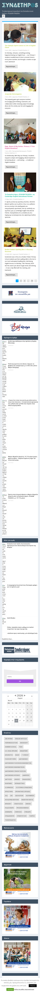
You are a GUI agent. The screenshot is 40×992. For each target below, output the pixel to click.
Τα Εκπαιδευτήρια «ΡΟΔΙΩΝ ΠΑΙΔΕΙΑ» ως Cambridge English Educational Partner (20, 195)
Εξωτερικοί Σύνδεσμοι (24, 787)
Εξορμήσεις (9, 787)
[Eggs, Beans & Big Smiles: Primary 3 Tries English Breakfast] (20, 131)
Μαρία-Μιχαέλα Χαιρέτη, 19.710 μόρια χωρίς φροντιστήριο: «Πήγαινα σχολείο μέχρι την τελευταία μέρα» (22, 458)
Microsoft (24, 743)
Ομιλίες (28, 804)
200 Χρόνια (8, 739)
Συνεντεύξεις (22, 816)
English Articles (21, 739)
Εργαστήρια (9, 791)
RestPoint (12, 153)
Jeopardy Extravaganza (13, 94)
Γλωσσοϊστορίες (10, 759)
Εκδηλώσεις (26, 779)
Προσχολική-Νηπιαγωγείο (19, 151)
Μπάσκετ (8, 804)
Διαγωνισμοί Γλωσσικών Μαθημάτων (18, 763)
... (28, 281)
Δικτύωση (8, 779)
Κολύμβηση (30, 795)
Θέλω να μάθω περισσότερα (24, 989)
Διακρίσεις (26, 775)
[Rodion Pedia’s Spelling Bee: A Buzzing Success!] (20, 237)
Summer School (10, 747)
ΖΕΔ (6, 795)
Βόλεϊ (17, 755)
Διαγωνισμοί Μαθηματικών (14, 767)
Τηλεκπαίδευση (10, 820)
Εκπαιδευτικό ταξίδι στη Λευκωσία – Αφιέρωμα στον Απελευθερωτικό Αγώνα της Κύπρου (21, 545)
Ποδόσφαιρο (9, 808)
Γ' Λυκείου (25, 755)
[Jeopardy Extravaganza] (20, 81)
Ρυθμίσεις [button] (33, 985)
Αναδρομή (24, 751)
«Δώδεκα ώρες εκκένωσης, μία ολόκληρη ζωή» (22, 633)
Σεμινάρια (8, 812)
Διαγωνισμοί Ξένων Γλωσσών (15, 771)
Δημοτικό (15, 50)
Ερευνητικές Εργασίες (22, 791)
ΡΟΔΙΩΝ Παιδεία (22, 50)
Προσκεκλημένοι (23, 808)
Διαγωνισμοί (23, 759)
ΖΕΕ (11, 795)
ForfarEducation (11, 743)
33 (32, 281)
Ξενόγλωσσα (18, 804)
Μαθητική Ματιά (27, 800)
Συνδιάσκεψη (9, 816)
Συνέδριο (27, 812)
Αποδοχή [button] (10, 989)
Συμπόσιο (18, 812)
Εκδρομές (8, 783)
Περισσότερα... (11, 66)
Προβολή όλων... (7, 639)
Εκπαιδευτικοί (19, 783)
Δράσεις (17, 779)
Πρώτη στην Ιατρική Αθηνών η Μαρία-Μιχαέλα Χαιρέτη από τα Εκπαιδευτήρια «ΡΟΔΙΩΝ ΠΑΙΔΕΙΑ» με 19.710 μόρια (23, 496)
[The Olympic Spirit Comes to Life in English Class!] (20, 33)
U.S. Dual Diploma (11, 751)
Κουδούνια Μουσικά (12, 800)
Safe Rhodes (11, 618)
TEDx (20, 747)
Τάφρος (32, 816)
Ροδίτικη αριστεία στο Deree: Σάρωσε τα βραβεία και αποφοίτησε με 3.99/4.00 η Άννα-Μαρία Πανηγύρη (22, 365)
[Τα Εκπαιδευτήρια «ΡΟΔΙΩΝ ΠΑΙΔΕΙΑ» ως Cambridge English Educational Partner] (20, 182)
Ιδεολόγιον (19, 795)
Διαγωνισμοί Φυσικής (12, 775)
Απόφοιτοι (9, 755)
